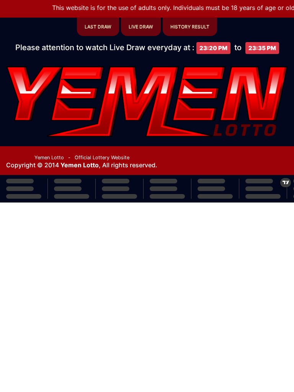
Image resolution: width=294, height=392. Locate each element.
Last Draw (98, 26)
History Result (189, 26)
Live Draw (141, 26)
